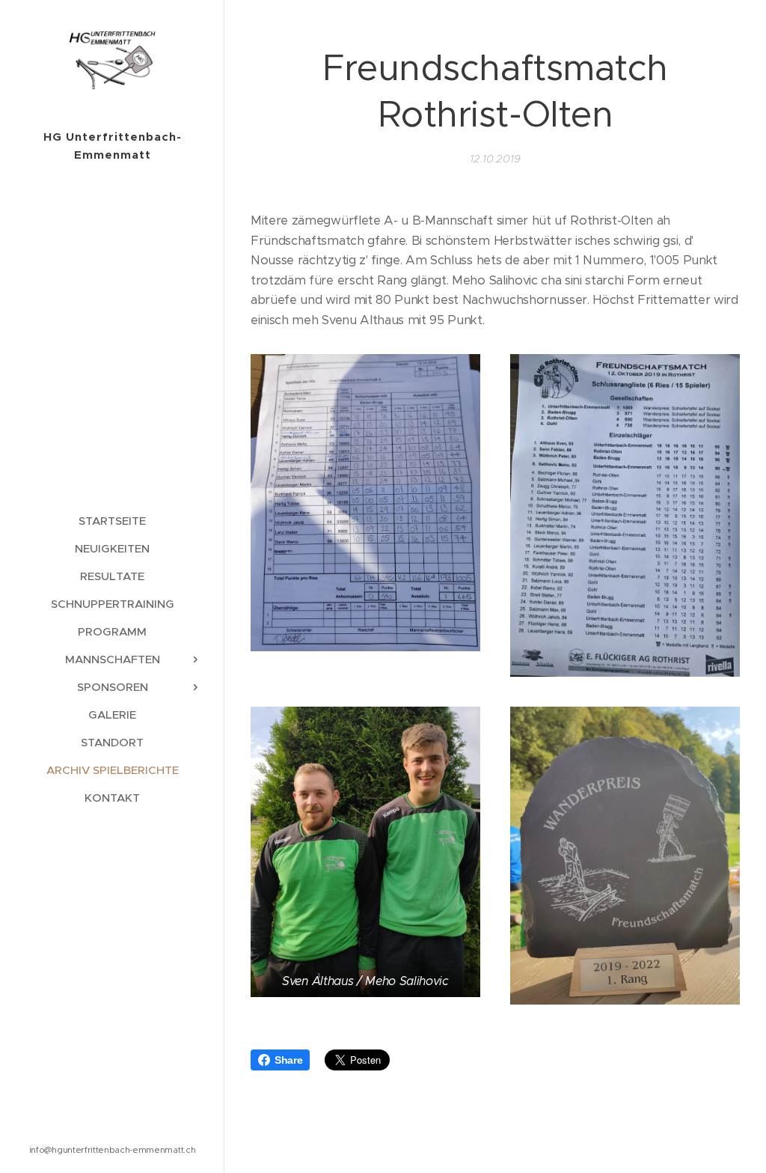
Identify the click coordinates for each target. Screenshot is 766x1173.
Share (288, 1060)
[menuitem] (112, 520)
